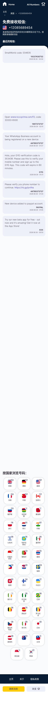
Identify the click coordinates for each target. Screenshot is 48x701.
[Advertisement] (24, 89)
